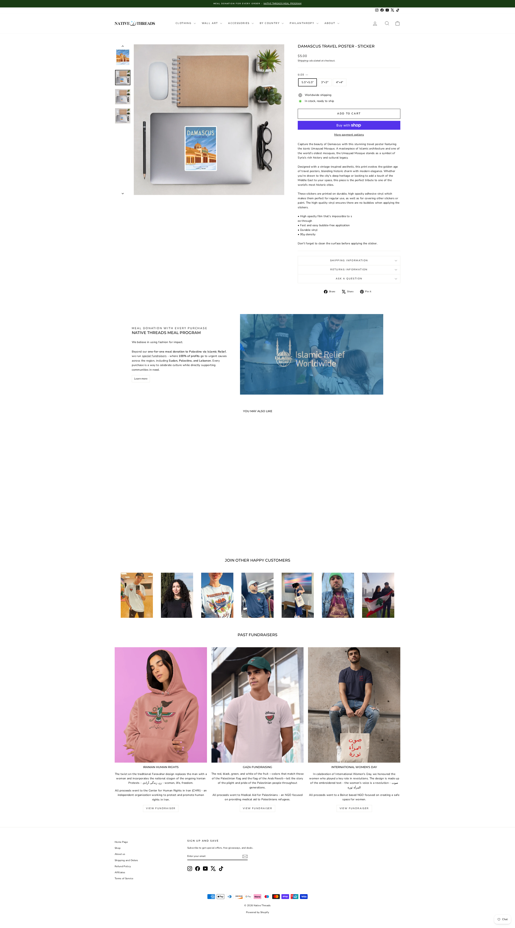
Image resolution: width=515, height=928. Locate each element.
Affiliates (120, 872)
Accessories (239, 23)
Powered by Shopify (257, 912)
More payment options (349, 135)
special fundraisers (154, 356)
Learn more (140, 379)
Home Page (121, 842)
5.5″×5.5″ (307, 82)
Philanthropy (302, 23)
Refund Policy (123, 866)
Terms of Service (124, 878)
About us (120, 854)
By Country (270, 23)
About (330, 23)
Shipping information (349, 260)
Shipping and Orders (126, 860)
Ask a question (349, 278)
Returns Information (349, 269)
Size (303, 74)
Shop (118, 848)
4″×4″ (339, 82)
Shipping (303, 60)
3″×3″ (324, 82)
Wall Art (210, 23)
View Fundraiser (160, 808)
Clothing (184, 23)
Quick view (148, 521)
